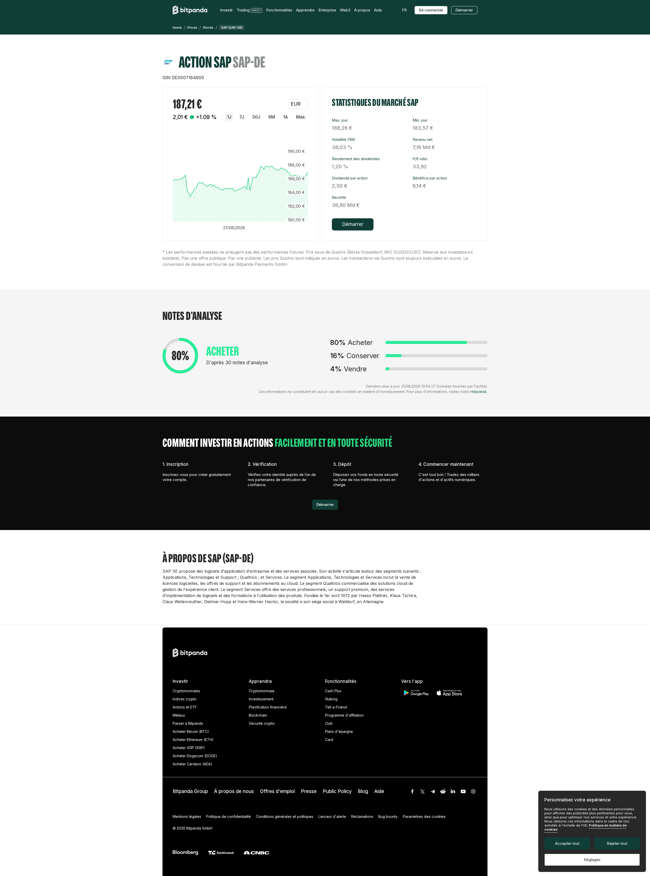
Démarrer (464, 10)
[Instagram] (473, 791)
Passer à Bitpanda (188, 723)
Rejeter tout (617, 843)
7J (241, 117)
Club (329, 723)
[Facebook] (412, 791)
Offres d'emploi (277, 791)
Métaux (179, 715)
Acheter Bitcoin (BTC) (191, 731)
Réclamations (362, 816)
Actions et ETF (185, 707)
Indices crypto (185, 699)
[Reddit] (443, 791)
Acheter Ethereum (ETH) (193, 739)
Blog (363, 791)
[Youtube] (463, 791)
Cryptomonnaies (186, 691)
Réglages (592, 859)
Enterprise (327, 10)
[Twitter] (422, 791)
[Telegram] (433, 791)
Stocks (208, 27)
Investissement (261, 699)
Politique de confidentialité (228, 816)
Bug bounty (388, 816)
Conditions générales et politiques (284, 816)
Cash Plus (333, 691)
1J (229, 117)
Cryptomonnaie (261, 691)
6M (271, 117)
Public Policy (337, 791)
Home (177, 27)
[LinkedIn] (453, 791)
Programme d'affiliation (344, 715)
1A (285, 117)
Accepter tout (567, 843)
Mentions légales (187, 816)
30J (256, 117)
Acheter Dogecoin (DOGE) (195, 756)
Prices (192, 27)
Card (329, 739)
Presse (309, 791)
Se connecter (431, 10)
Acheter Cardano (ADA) (192, 764)
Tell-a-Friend (336, 707)
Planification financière (268, 707)
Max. (301, 117)
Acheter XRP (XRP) (189, 748)
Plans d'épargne (339, 731)
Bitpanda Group (190, 791)
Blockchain (258, 715)
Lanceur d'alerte (332, 816)
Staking (331, 699)
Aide (379, 791)
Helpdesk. (479, 391)
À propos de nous (234, 791)
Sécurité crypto (262, 723)
